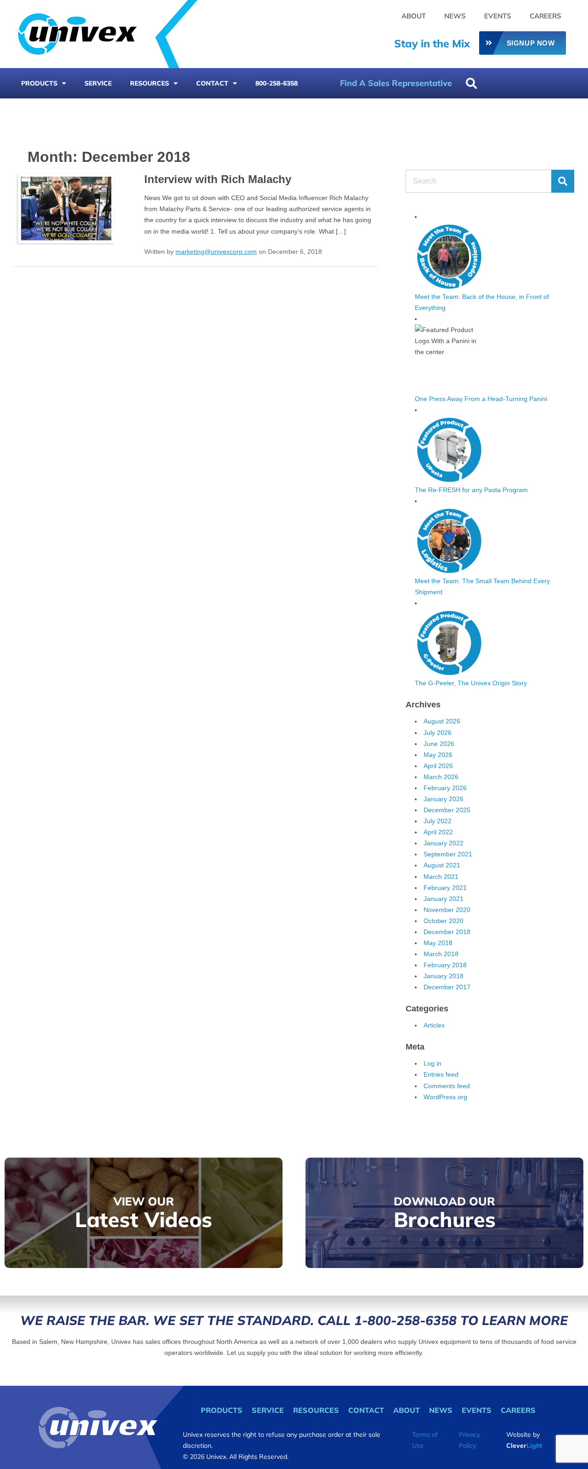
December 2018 (447, 931)
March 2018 (441, 954)
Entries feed (441, 1074)
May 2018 (438, 943)
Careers (545, 15)
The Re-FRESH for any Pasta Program (471, 489)
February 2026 (445, 788)
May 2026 (438, 754)
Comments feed (447, 1086)
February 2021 (445, 887)
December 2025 (447, 810)
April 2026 (438, 765)
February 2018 (445, 965)
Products (39, 83)
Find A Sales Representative (396, 83)
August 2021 (442, 865)
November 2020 (447, 909)
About (413, 15)
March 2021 (441, 876)
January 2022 (444, 843)
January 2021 (444, 898)
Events (497, 15)
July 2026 (438, 732)
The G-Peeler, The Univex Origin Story (471, 683)
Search (562, 181)
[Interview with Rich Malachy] (65, 208)
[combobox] (507, 83)
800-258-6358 (276, 83)
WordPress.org (445, 1097)
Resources (149, 83)
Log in (432, 1063)
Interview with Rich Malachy (217, 179)
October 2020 (444, 920)
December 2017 (447, 987)
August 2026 (442, 721)
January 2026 (444, 799)
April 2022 (438, 832)
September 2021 (448, 854)
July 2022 (438, 821)
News (455, 15)
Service (98, 83)
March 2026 (441, 776)
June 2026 (439, 743)
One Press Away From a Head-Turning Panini (481, 398)
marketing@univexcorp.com (216, 251)
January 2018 (444, 976)
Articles (434, 1025)
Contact (212, 83)
